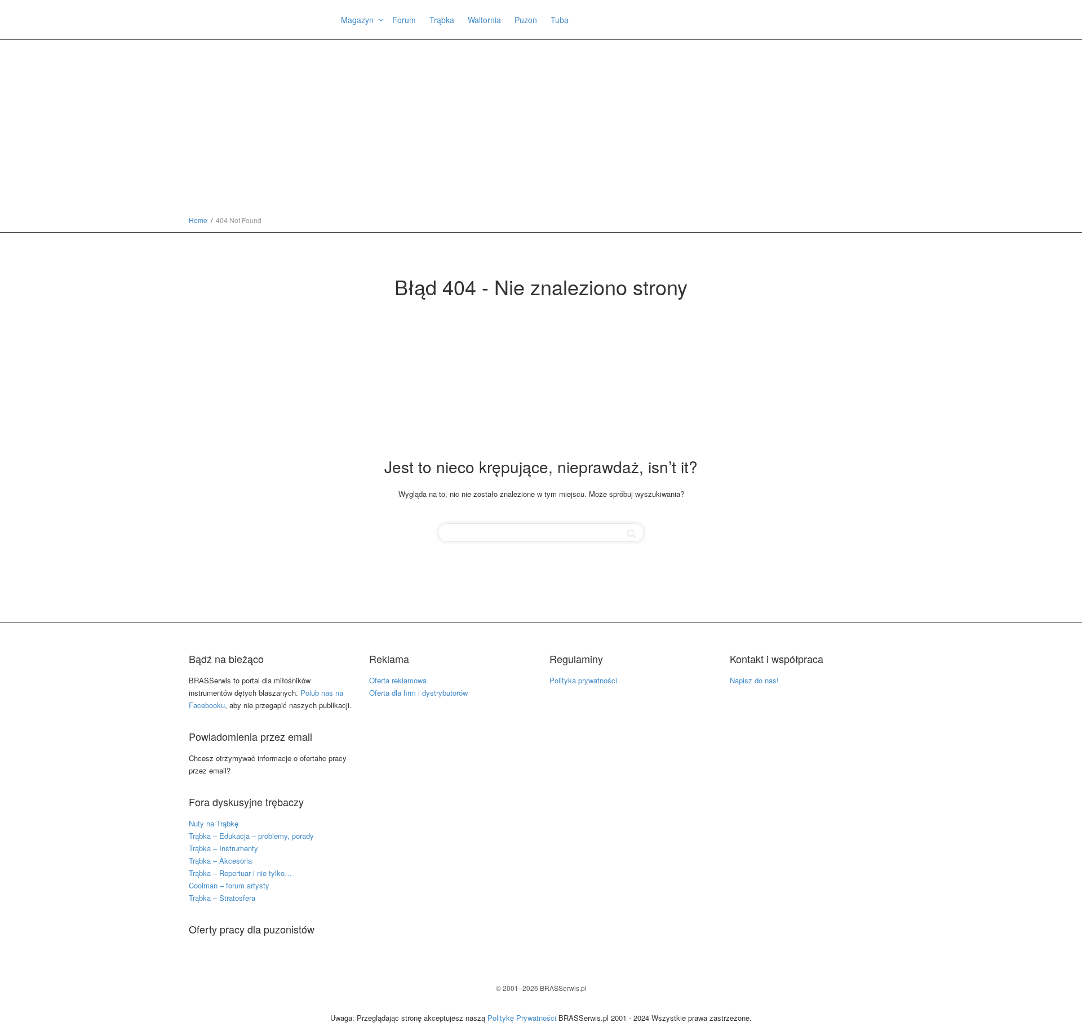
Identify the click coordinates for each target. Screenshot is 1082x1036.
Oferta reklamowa (398, 680)
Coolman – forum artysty (229, 885)
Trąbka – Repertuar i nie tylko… (240, 873)
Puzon (526, 19)
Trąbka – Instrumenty (223, 848)
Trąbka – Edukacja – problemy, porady (251, 835)
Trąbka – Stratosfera (222, 897)
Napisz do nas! (754, 680)
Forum (404, 19)
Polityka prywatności (583, 680)
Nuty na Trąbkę (213, 823)
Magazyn (358, 19)
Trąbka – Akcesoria (220, 860)
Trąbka (441, 19)
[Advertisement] (541, 129)
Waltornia (484, 19)
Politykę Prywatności (521, 1017)
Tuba (560, 19)
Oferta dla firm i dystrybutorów (418, 692)
